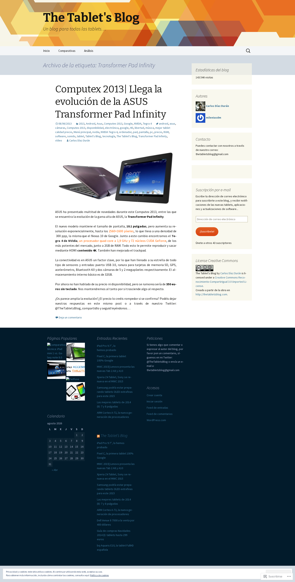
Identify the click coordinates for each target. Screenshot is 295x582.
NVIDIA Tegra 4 (109, 132)
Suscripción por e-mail (213, 189)
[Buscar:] (248, 51)
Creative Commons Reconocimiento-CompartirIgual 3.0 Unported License (221, 282)
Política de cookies (99, 575)
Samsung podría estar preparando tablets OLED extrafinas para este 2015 (115, 392)
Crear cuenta (154, 395)
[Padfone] (72, 379)
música (149, 128)
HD (131, 128)
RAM (166, 132)
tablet (80, 136)
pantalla (144, 132)
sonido (71, 136)
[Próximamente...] (75, 352)
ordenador (125, 132)
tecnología (108, 136)
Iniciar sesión (154, 401)
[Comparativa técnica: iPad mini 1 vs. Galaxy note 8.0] (56, 351)
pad (135, 132)
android (163, 123)
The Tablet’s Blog (114, 435)
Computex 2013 (113, 123)
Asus (100, 123)
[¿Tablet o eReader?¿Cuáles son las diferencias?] (75, 391)
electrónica (112, 128)
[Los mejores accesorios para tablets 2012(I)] (75, 369)
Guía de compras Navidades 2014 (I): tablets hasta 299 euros (113, 535)
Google (128, 123)
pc (151, 132)
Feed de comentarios (160, 414)
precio (158, 132)
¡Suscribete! (207, 231)
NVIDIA (137, 123)
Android (90, 123)
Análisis (88, 51)
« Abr (55, 470)
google (124, 128)
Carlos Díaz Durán (79, 140)
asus (172, 123)
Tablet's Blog (93, 136)
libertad (139, 128)
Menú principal (82, 132)
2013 (81, 123)
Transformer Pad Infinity (152, 136)
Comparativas (66, 51)
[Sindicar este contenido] (98, 435)
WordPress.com (156, 420)
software (60, 136)
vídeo (58, 140)
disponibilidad (95, 128)
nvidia (95, 132)
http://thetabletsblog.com (211, 294)
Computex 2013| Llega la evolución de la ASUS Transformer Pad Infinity (110, 101)
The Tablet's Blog (127, 136)
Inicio (46, 51)
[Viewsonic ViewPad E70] (56, 369)
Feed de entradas (157, 407)
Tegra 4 (147, 123)
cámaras (60, 128)
